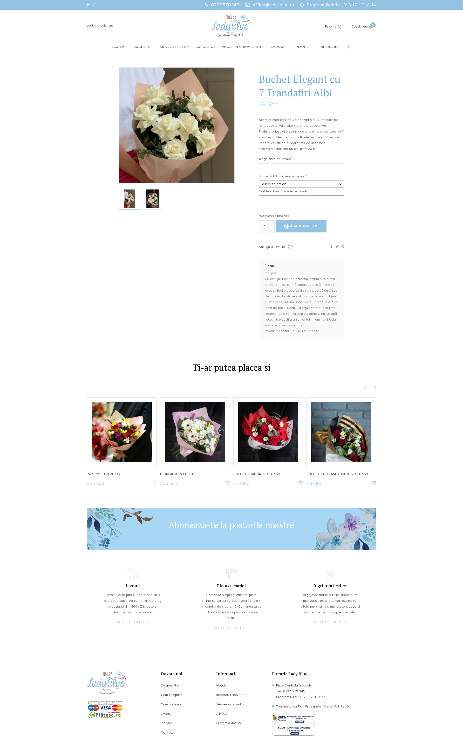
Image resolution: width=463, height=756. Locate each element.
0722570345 (225, 5)
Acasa (118, 47)
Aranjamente (173, 47)
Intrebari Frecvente (231, 695)
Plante (303, 47)
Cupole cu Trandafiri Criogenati (228, 47)
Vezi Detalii (131, 622)
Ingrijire (166, 723)
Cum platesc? (171, 704)
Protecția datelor (229, 723)
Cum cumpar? (171, 695)
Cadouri (278, 47)
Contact (167, 732)
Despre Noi (170, 685)
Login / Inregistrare (100, 25)
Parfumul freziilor (103, 474)
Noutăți (221, 685)
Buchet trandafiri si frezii (256, 474)
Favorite (330, 26)
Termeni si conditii (230, 704)
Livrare (166, 713)
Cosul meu (362, 26)
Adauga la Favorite (272, 247)
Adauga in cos (304, 226)
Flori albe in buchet (178, 474)
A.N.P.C (221, 713)
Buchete (142, 47)
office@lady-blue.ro (273, 5)
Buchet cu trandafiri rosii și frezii (337, 474)
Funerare (328, 47)
